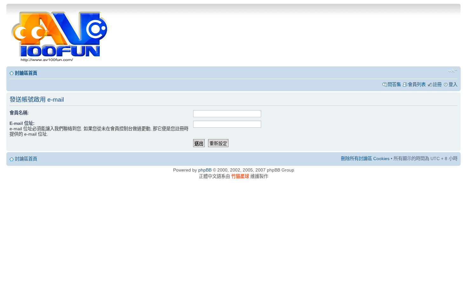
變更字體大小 (452, 71)
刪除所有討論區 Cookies (365, 158)
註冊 (437, 84)
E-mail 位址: (22, 123)
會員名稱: (19, 112)
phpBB (205, 169)
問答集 (394, 84)
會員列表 (417, 84)
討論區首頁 (26, 73)
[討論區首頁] (60, 34)
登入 (453, 84)
